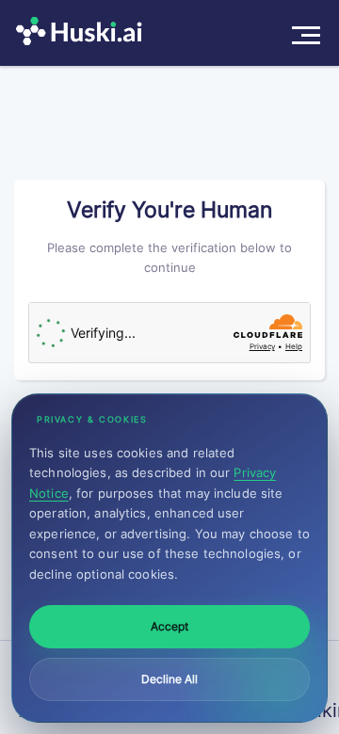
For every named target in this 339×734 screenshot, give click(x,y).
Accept (169, 626)
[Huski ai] (84, 33)
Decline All (169, 679)
